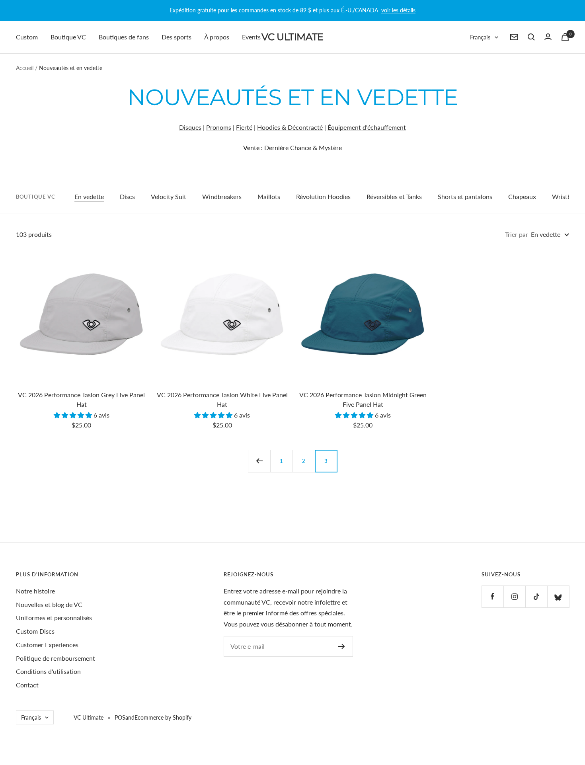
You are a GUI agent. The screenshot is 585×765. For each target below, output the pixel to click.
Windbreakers (222, 196)
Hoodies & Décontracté (290, 127)
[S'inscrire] (341, 646)
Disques (190, 127)
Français (480, 37)
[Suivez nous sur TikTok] (536, 596)
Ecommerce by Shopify (163, 717)
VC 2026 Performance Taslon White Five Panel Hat (222, 399)
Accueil (24, 67)
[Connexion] (548, 36)
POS (120, 717)
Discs (127, 196)
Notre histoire (35, 591)
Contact (27, 685)
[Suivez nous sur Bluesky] (558, 596)
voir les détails (398, 10)
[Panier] (565, 37)
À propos (216, 37)
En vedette (89, 196)
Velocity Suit (168, 196)
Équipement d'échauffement (367, 127)
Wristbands (568, 196)
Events (251, 37)
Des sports (176, 37)
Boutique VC (68, 37)
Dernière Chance (287, 147)
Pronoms (218, 127)
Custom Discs (35, 631)
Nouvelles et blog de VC (49, 604)
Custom (27, 37)
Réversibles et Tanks (394, 196)
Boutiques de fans (124, 37)
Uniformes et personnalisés (54, 617)
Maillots (268, 196)
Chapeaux (522, 196)
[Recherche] (531, 37)
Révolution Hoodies (323, 196)
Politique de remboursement (55, 658)
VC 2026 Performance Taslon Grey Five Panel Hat (81, 399)
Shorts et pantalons (465, 196)
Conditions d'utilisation (48, 671)
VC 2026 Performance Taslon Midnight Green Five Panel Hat (363, 399)
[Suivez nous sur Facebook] (492, 596)
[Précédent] (259, 461)
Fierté (244, 127)
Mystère (330, 147)
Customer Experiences (47, 644)
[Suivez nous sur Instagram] (514, 596)
